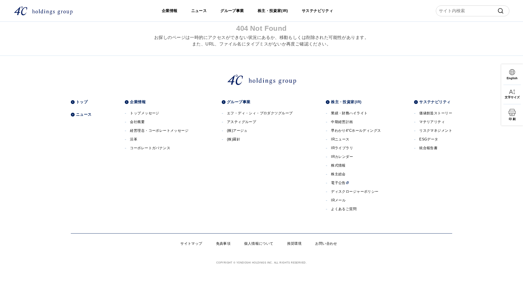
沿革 (133, 139)
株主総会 (338, 174)
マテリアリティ (432, 122)
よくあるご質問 (344, 209)
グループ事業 (232, 10)
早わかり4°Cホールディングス (356, 130)
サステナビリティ (317, 10)
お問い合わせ (326, 243)
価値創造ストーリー (435, 113)
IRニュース (340, 139)
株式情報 (338, 165)
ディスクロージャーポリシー (354, 191)
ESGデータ (428, 139)
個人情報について (258, 243)
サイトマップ (191, 243)
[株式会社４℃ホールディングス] (43, 10)
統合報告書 (428, 148)
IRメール (338, 200)
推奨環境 (294, 243)
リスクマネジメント (435, 130)
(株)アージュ (237, 130)
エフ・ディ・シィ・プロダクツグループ (260, 113)
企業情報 (170, 10)
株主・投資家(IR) (273, 10)
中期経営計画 (342, 122)
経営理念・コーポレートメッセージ (159, 130)
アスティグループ (241, 122)
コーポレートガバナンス (150, 148)
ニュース (199, 10)
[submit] (500, 11)
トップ (82, 102)
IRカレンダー (342, 156)
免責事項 (223, 243)
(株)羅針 (233, 139)
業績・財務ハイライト (349, 113)
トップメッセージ (144, 113)
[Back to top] (511, 282)
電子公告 (338, 183)
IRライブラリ (342, 148)
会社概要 (137, 122)
